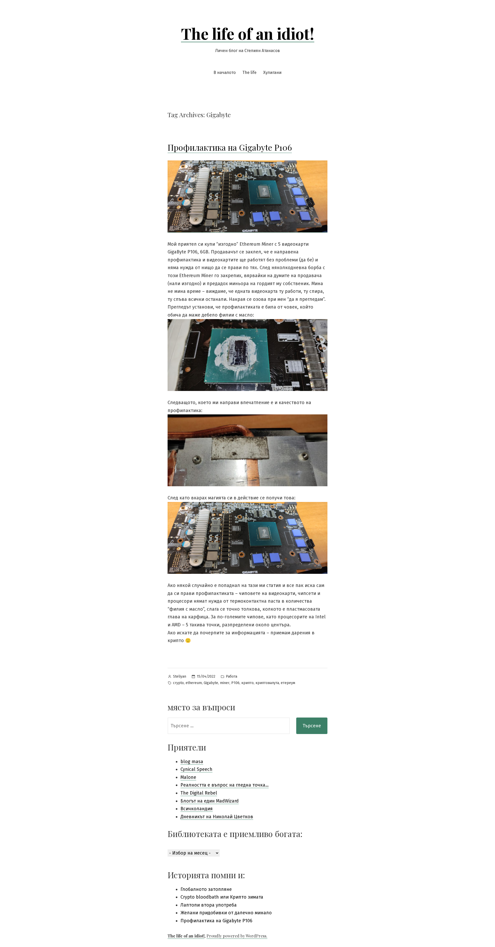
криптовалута (267, 683)
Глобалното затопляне (206, 889)
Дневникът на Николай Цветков (216, 817)
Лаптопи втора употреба (208, 905)
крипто (247, 683)
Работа (231, 676)
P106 (235, 683)
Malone (188, 777)
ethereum (194, 683)
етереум (288, 683)
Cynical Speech (196, 769)
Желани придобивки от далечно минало (226, 913)
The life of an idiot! (247, 33)
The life (249, 72)
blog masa (191, 761)
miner (224, 683)
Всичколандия (196, 809)
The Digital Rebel (198, 793)
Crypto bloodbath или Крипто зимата (221, 897)
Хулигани (272, 72)
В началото (224, 72)
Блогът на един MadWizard (209, 801)
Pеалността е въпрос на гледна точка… (224, 785)
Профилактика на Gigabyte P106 (230, 147)
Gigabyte (211, 683)
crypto (178, 683)
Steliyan (179, 676)
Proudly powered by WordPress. (237, 936)
